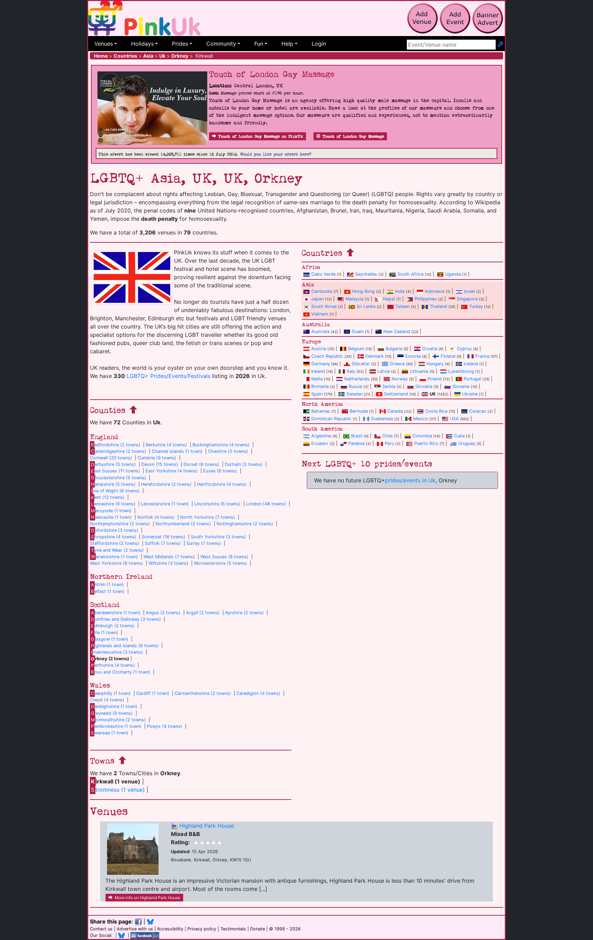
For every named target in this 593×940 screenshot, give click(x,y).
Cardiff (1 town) (152, 693)
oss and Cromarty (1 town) (120, 672)
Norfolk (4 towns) (156, 517)
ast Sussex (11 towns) (115, 470)
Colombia (422, 435)
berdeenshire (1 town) (115, 612)
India (400, 291)
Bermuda (359, 411)
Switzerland (396, 394)
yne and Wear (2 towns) (117, 550)
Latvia (383, 371)
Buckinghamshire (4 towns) (221, 444)
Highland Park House (206, 825)
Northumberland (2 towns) (183, 523)
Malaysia (354, 298)
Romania (320, 386)
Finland (448, 356)
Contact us (101, 928)
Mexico (420, 418)
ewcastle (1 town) (111, 517)
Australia (320, 331)
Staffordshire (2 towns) (114, 543)
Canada (395, 411)
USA (454, 418)
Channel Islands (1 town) (177, 451)
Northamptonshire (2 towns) (120, 523)
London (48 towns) (266, 503)
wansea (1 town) (109, 732)
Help (287, 43)
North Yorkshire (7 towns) (207, 517)
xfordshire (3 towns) (114, 530)
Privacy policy (201, 928)
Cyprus (464, 348)
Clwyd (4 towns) (107, 699)
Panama (356, 443)
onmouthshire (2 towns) (118, 719)
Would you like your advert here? (275, 154)
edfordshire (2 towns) (115, 444)
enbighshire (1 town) (114, 706)
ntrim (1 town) (107, 584)
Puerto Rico (426, 443)
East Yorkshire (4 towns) (172, 470)
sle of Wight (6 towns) (115, 490)
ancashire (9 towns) (113, 503)
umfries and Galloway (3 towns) (126, 619)
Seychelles (366, 274)
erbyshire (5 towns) (113, 464)
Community (221, 43)
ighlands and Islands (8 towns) (125, 645)
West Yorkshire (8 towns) (116, 563)
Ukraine (470, 394)
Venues (103, 43)
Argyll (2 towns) (203, 612)
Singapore (467, 298)
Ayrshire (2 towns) (244, 612)
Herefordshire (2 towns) (166, 484)
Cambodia (321, 291)
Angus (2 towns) (163, 612)
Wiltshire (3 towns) (168, 563)
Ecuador (319, 443)
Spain (317, 394)
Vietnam (319, 314)
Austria (318, 348)
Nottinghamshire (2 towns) (245, 523)
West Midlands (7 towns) (169, 556)
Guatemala (382, 418)
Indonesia (434, 291)
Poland (435, 378)
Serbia (388, 386)
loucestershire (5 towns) (118, 477)
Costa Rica (436, 411)
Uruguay (466, 443)
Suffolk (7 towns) (163, 543)
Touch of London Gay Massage (353, 136)
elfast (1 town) (108, 591)
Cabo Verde (323, 274)
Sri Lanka (366, 306)
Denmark (374, 356)
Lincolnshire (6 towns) (217, 503)
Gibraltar (361, 363)
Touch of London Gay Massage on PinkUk (260, 136)
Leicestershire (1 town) (165, 503)
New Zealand (396, 331)
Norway (400, 378)
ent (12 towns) (108, 497)
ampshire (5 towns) (113, 484)
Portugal (472, 378)
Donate (257, 928)
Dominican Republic (331, 418)
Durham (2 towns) (244, 464)
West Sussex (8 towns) (224, 556)
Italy (351, 371)
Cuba (459, 435)
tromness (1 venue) (118, 789)
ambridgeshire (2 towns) (118, 451)
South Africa (410, 274)
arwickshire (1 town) (114, 556)
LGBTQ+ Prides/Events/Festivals (168, 375)
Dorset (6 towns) (201, 464)
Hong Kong (363, 291)
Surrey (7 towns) (203, 543)
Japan (317, 298)
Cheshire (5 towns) (228, 451)
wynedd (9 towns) (112, 713)
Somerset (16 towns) (163, 536)
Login (319, 43)
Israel (469, 291)
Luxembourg (461, 371)
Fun (258, 43)
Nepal (389, 298)
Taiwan (402, 306)
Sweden (354, 394)
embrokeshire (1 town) (116, 726)
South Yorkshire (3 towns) (218, 536)
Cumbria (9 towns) (157, 457)
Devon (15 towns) (159, 464)
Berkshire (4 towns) (166, 444)
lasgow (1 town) (109, 639)
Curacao (477, 411)
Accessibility (170, 928)
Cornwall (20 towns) (111, 457)
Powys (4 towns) (164, 726)
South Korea (324, 306)
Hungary (435, 363)
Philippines (426, 298)
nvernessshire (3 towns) (117, 652)
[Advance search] (500, 44)
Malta (317, 378)
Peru (389, 443)
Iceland (471, 363)
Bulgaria (394, 348)
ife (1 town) (104, 632)
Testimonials (233, 928)
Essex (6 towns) (220, 470)
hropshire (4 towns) (113, 536)
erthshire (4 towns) (113, 665)
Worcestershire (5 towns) (220, 563)
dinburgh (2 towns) (113, 625)
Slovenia (460, 386)
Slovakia (423, 386)
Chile (387, 435)
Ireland (318, 371)
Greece (397, 363)
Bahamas (320, 411)
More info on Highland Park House (147, 897)
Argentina (321, 435)
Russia (355, 386)
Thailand (438, 306)
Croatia (429, 348)
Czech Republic (327, 356)
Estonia (413, 356)
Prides (180, 43)
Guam (358, 331)
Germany (320, 363)
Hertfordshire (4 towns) (222, 484)
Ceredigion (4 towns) (258, 693)
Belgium (356, 348)
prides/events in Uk (410, 480)
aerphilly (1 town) (111, 693)
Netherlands (357, 378)
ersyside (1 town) (111, 510)
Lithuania (419, 371)
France (482, 356)
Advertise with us (135, 928)
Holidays (142, 43)
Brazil (356, 435)
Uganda (453, 274)
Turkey (476, 306)
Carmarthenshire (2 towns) (203, 693)
